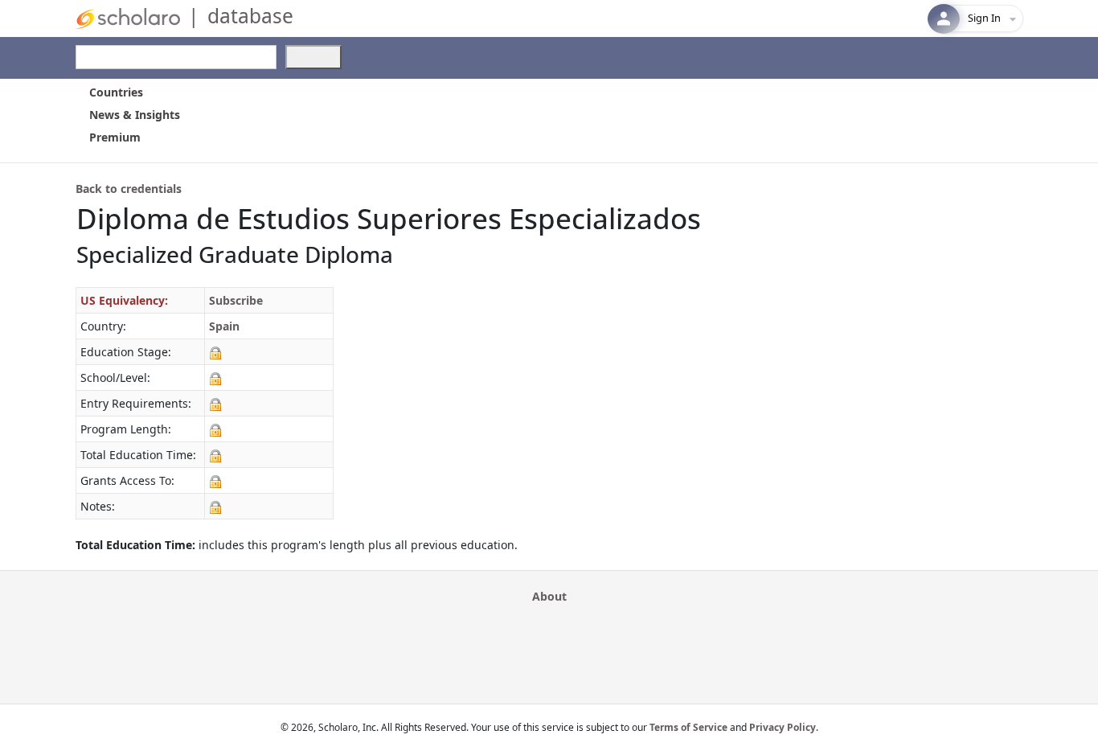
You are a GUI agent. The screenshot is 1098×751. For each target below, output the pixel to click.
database (250, 15)
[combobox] (176, 57)
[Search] (313, 57)
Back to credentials (129, 188)
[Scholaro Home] (128, 17)
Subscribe (236, 300)
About (549, 596)
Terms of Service (688, 727)
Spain (224, 326)
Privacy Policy (782, 727)
